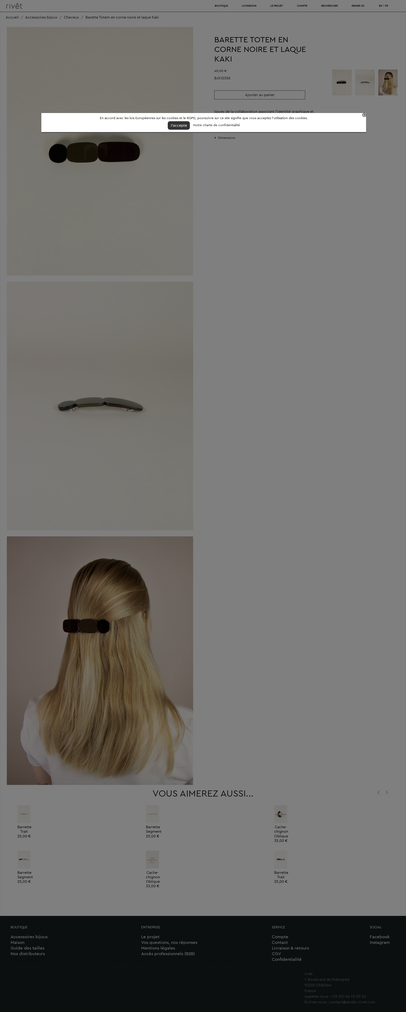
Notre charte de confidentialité (216, 125)
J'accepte (179, 125)
